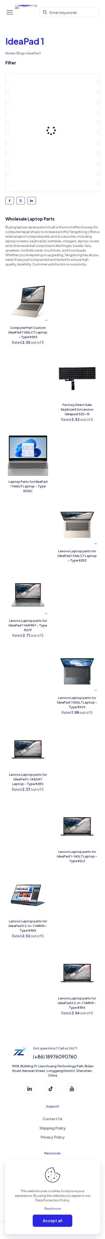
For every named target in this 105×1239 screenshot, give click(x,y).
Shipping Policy (52, 1128)
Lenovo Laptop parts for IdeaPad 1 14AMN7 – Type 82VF (28, 625)
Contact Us (53, 1118)
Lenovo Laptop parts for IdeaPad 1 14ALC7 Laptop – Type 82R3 (77, 555)
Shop (20, 53)
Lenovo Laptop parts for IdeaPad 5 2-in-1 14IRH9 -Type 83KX (77, 1002)
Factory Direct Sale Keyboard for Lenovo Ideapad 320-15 (77, 409)
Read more (52, 1208)
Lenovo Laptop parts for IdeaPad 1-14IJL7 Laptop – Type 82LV (77, 856)
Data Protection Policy (52, 1200)
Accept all (52, 1220)
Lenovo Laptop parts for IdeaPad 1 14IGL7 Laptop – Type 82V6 (77, 702)
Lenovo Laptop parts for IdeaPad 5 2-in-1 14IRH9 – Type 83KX (28, 925)
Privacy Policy (53, 1137)
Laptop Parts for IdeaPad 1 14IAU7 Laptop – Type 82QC (28, 486)
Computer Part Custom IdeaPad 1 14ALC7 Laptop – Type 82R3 (27, 332)
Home (9, 53)
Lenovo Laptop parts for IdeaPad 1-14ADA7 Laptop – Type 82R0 (28, 779)
